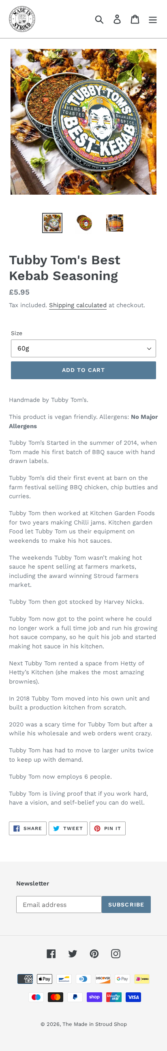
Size (16, 333)
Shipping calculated (78, 305)
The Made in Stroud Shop (94, 1024)
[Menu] (153, 19)
